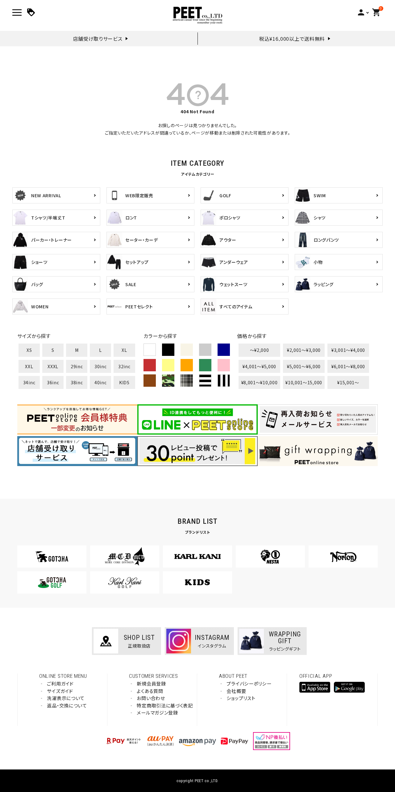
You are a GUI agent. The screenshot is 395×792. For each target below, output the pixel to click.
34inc (29, 382)
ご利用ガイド (60, 683)
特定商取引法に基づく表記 (165, 705)
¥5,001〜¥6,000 (304, 366)
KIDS (124, 382)
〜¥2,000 (259, 350)
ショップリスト (241, 698)
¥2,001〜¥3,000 (304, 350)
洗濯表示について (66, 698)
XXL (29, 366)
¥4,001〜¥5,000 (259, 366)
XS (29, 350)
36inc (53, 382)
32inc (124, 366)
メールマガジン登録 (157, 712)
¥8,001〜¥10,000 (259, 382)
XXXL (53, 366)
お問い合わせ (151, 698)
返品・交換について (67, 705)
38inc (77, 382)
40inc (100, 382)
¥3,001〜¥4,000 (348, 350)
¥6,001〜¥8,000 (348, 366)
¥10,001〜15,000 (303, 382)
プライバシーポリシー (249, 683)
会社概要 (236, 691)
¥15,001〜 (348, 382)
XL (124, 350)
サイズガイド (60, 691)
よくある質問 (150, 691)
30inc (100, 366)
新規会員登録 (151, 683)
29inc (77, 366)
